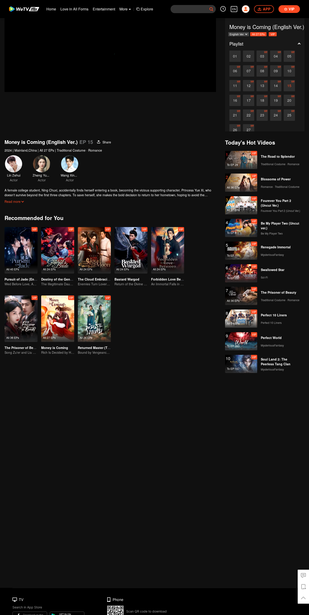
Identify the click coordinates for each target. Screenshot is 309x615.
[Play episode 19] (275, 100)
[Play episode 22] (248, 115)
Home (51, 9)
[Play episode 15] (289, 85)
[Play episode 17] (248, 100)
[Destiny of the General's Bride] (57, 250)
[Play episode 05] (289, 56)
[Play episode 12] (248, 85)
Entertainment (104, 9)
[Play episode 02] (248, 56)
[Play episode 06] (235, 71)
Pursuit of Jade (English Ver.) (27, 279)
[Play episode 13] (262, 85)
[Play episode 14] (275, 85)
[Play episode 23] (262, 115)
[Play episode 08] (262, 71)
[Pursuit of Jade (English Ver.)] (21, 250)
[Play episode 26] (235, 130)
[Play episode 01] (235, 56)
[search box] (211, 9)
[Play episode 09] (275, 71)
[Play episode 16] (235, 100)
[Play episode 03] (262, 56)
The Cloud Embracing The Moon (103, 279)
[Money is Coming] (57, 318)
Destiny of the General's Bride (64, 279)
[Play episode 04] (275, 56)
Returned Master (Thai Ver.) (99, 347)
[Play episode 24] (275, 115)
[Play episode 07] (248, 71)
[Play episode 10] (289, 71)
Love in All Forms (74, 9)
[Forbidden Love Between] (167, 250)
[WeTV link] (24, 9)
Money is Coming (54, 347)
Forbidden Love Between (170, 279)
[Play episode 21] (235, 115)
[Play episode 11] (235, 85)
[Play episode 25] (289, 115)
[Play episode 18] (262, 100)
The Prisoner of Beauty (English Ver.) (33, 347)
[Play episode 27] (248, 130)
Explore (147, 9)
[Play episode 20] (289, 100)
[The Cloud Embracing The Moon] (94, 250)
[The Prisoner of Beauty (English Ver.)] (21, 318)
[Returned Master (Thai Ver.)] (94, 318)
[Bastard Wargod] (130, 250)
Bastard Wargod (126, 279)
